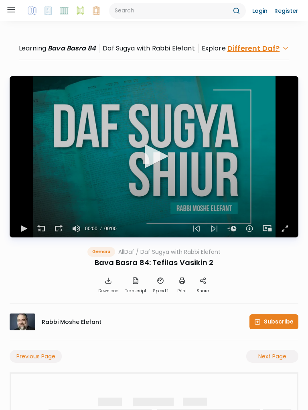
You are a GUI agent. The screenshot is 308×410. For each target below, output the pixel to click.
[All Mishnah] (48, 10)
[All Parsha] (80, 10)
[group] (76, 228)
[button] (259, 11)
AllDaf (126, 252)
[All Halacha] (64, 10)
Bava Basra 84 (72, 48)
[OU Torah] (32, 10)
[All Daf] (96, 10)
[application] (154, 156)
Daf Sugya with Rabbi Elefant (180, 252)
